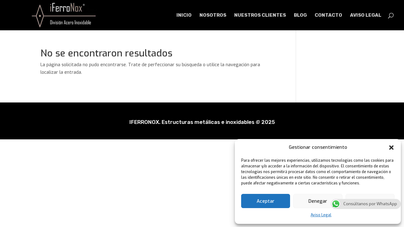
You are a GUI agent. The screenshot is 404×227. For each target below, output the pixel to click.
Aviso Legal (321, 215)
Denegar (317, 201)
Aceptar (266, 201)
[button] (391, 147)
